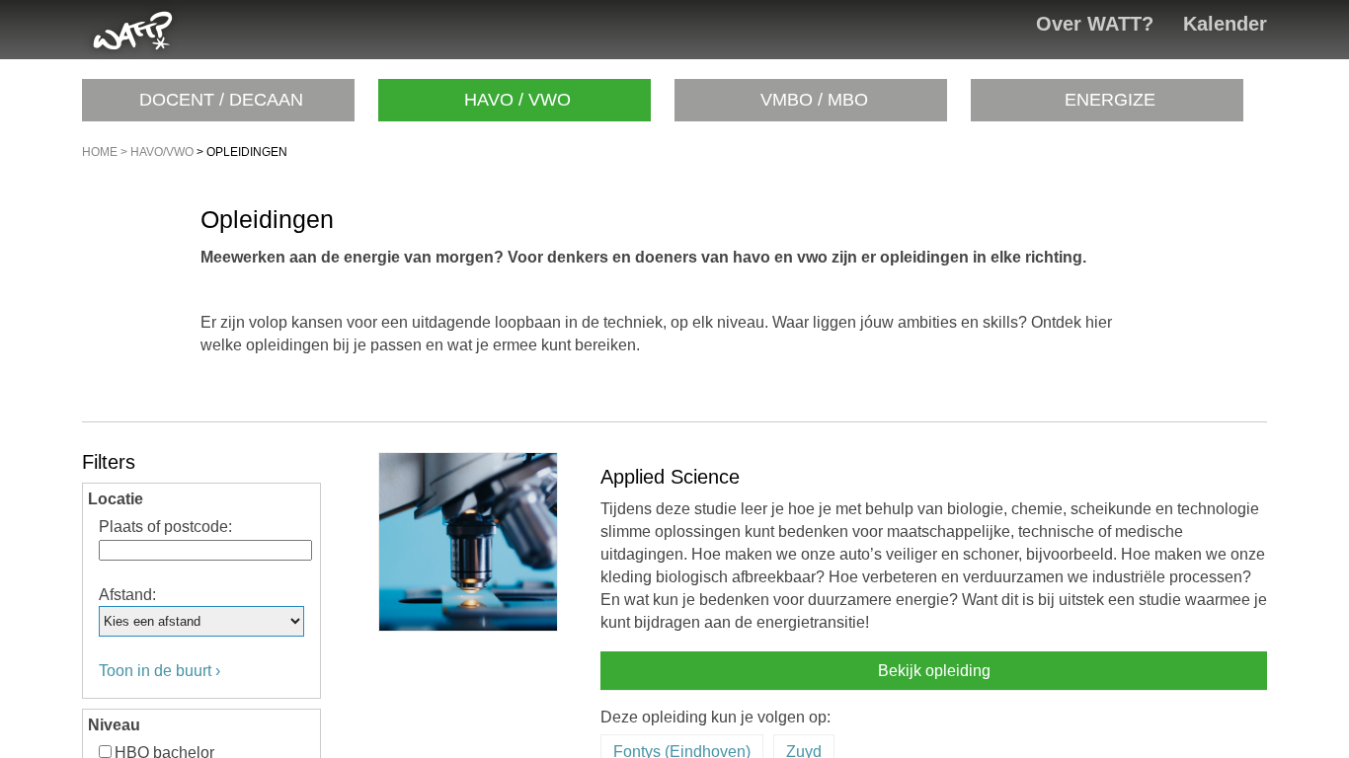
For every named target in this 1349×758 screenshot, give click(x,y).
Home (100, 152)
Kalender (1225, 24)
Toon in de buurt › (159, 670)
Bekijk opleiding (934, 670)
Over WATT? (1094, 24)
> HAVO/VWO (156, 152)
